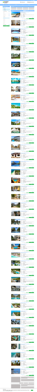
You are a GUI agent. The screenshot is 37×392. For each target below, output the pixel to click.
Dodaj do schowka (13, 29)
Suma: (25, 29)
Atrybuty (32, 36)
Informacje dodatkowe (22, 36)
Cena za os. (23, 29)
